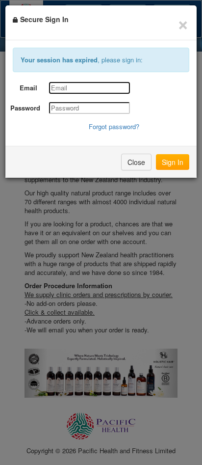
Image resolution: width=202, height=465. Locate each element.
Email (28, 87)
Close (136, 162)
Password (25, 108)
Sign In (172, 162)
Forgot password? (114, 126)
